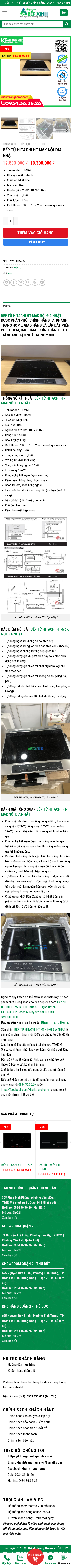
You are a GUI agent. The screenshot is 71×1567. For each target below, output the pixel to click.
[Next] (61, 75)
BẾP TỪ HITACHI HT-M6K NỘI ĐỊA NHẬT (31, 315)
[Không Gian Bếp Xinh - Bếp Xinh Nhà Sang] (34, 13)
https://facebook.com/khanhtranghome (25, 1090)
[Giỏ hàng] (64, 12)
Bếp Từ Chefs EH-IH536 (16, 1165)
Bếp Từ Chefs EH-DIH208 (49, 1167)
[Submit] (66, 24)
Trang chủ (9, 144)
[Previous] (9, 75)
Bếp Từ (41, 144)
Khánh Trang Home (54, 1022)
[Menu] (4, 13)
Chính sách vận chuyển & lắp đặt (29, 1416)
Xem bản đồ (9, 1218)
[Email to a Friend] (28, 282)
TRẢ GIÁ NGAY (36, 242)
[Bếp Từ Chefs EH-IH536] (17, 1140)
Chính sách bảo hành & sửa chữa (29, 1422)
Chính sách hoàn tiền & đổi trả (27, 1428)
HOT (10, 273)
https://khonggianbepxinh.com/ (30, 1456)
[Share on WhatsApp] (6, 282)
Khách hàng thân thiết (22, 1371)
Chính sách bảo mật (21, 1440)
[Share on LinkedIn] (42, 282)
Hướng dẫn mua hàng (22, 1364)
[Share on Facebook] (13, 282)
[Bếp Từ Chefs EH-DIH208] (54, 1140)
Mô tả (7, 306)
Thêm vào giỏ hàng (35, 232)
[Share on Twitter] (21, 282)
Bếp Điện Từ (26, 144)
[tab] (36, 306)
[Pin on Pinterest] (35, 282)
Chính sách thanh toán (22, 1434)
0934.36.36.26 (27, 1084)
